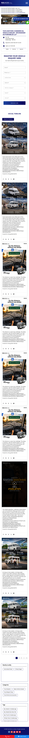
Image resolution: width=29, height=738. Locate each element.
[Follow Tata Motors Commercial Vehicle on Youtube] (17, 732)
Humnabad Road (8, 669)
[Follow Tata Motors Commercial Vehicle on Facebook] (9, 732)
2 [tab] (13, 22)
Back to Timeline (8, 119)
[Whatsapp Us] (27, 22)
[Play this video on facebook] (14, 484)
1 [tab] (12, 22)
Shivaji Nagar (18, 669)
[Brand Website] (20, 732)
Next (24, 658)
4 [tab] (16, 22)
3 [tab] (15, 22)
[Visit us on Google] (12, 732)
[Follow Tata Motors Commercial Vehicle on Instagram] (14, 732)
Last (27, 658)
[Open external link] (21, 20)
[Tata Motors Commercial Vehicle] (6, 3)
